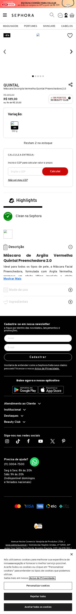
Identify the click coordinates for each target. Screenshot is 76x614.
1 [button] (33, 76)
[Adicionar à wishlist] (70, 35)
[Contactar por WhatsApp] (34, 462)
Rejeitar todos (38, 596)
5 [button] (43, 76)
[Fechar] (72, 554)
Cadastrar (38, 357)
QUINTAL (11, 85)
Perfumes (30, 26)
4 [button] (40, 76)
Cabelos (67, 26)
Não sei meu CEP (18, 180)
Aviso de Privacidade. (47, 368)
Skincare (49, 26)
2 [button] (35, 76)
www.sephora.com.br (16, 545)
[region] (38, 581)
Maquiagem (10, 26)
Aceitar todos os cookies (38, 607)
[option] (38, 51)
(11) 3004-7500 (14, 464)
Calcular (55, 171)
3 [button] (38, 76)
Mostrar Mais (12, 278)
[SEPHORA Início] (23, 15)
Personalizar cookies (38, 586)
